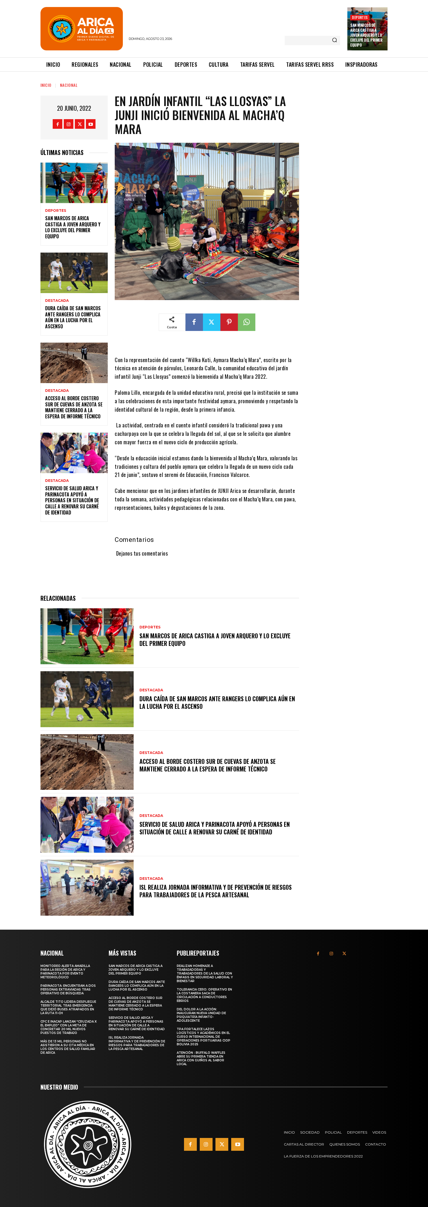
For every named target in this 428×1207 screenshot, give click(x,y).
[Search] (334, 40)
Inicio (46, 85)
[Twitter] (79, 124)
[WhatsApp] (246, 322)
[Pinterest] (229, 322)
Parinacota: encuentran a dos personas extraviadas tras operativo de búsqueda (68, 989)
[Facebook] (57, 124)
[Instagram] (68, 124)
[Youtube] (90, 124)
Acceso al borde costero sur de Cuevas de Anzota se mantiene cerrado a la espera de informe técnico (73, 407)
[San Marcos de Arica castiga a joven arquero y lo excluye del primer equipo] (74, 183)
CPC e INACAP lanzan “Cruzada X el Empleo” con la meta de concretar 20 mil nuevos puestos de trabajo (68, 1027)
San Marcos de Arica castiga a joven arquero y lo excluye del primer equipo (366, 35)
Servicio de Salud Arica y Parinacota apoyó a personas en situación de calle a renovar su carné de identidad (72, 500)
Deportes (360, 17)
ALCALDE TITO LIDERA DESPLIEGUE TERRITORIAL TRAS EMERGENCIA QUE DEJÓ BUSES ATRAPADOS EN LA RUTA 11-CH (68, 1007)
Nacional (69, 85)
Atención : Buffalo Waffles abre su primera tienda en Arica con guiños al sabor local (201, 1058)
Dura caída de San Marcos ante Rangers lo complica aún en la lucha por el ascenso (73, 317)
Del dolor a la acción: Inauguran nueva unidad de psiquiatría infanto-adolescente (201, 1015)
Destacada (57, 300)
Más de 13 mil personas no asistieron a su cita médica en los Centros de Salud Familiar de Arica (67, 1047)
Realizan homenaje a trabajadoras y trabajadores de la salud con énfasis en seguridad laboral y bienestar (205, 973)
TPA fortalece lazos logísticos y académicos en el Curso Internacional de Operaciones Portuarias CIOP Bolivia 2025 (203, 1036)
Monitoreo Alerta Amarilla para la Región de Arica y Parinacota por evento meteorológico (65, 971)
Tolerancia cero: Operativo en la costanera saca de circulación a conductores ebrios (204, 995)
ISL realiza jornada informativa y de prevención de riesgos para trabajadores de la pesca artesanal (215, 891)
